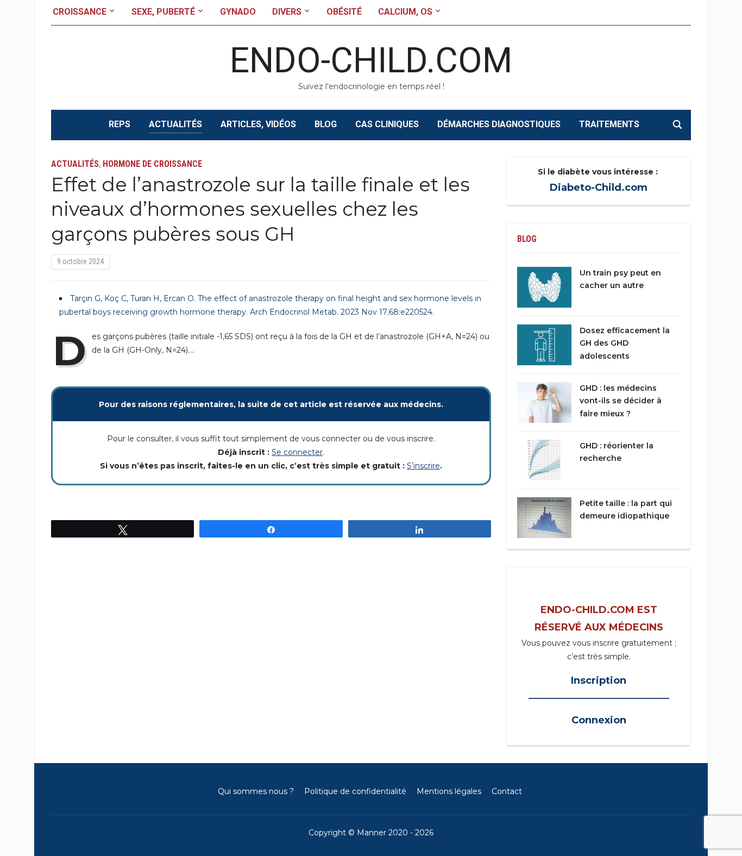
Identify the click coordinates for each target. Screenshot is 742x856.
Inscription (598, 680)
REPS (119, 124)
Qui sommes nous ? (256, 791)
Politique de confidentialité (355, 791)
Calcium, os (405, 12)
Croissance (79, 12)
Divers (286, 12)
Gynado (238, 12)
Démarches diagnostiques (499, 124)
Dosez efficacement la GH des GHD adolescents (625, 343)
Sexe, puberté (163, 12)
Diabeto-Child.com (598, 187)
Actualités (175, 124)
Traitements (609, 124)
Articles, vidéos (258, 124)
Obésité (344, 12)
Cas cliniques (387, 124)
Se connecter (297, 452)
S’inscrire (423, 466)
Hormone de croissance (152, 164)
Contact (507, 791)
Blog (326, 124)
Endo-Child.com (371, 60)
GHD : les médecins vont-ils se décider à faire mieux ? (621, 401)
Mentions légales (449, 791)
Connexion (598, 720)
